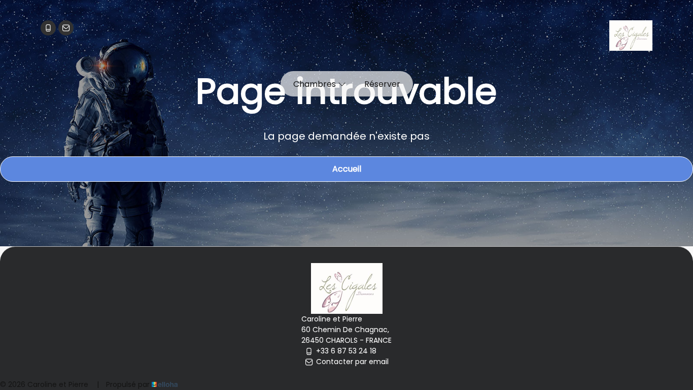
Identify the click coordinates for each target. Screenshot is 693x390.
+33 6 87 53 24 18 (346, 351)
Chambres (315, 84)
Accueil (346, 169)
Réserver (382, 84)
